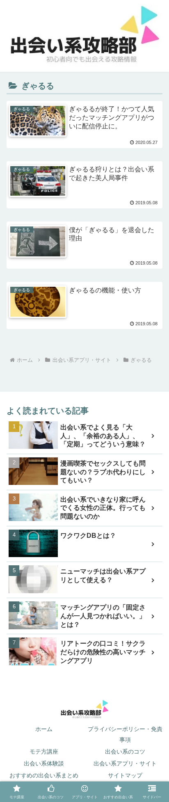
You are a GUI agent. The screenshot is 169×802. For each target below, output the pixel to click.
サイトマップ (125, 775)
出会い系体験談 (44, 763)
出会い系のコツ (125, 751)
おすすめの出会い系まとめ (43, 775)
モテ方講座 (44, 751)
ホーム (44, 729)
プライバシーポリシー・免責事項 (125, 734)
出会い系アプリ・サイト (125, 763)
